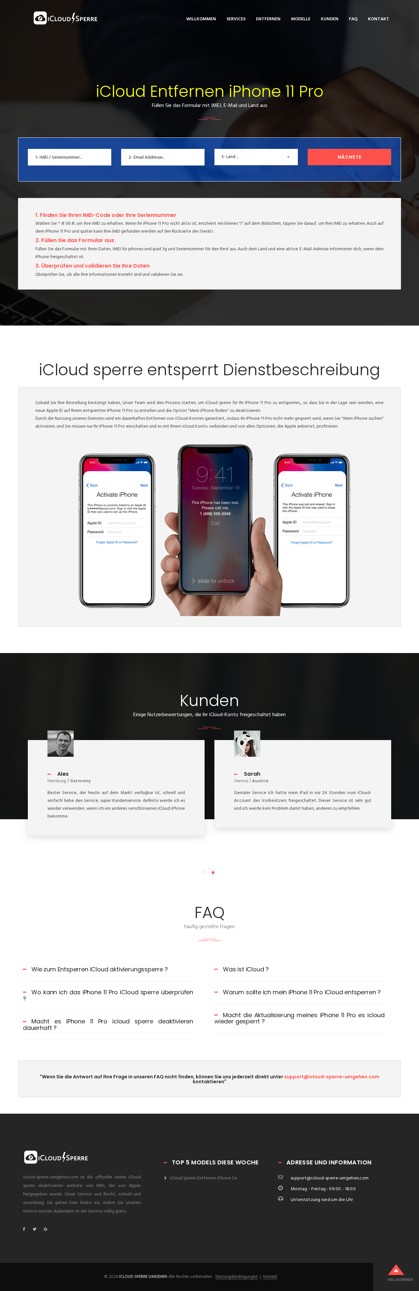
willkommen (201, 19)
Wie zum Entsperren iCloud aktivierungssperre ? (99, 969)
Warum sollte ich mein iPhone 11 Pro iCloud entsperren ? (302, 992)
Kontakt (378, 19)
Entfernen (268, 19)
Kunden (329, 19)
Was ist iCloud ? (246, 969)
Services (236, 19)
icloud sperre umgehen (143, 1276)
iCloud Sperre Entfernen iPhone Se (203, 1178)
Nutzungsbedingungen (236, 1277)
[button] (256, 157)
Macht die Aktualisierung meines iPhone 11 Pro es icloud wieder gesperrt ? (299, 1018)
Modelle (300, 19)
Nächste (349, 157)
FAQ (353, 19)
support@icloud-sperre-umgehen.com (331, 1076)
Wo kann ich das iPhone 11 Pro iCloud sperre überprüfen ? (108, 995)
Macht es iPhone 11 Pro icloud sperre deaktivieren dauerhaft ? (108, 1024)
